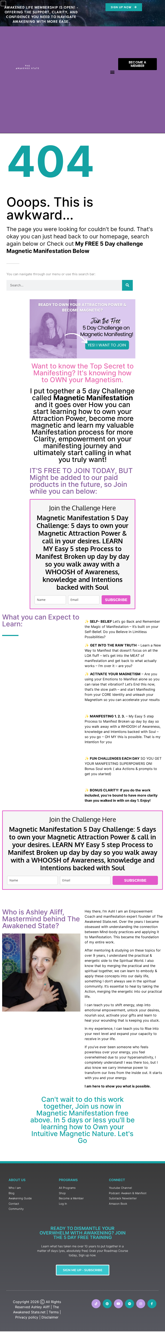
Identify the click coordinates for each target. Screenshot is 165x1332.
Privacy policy (26, 1317)
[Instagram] (140, 1303)
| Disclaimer (48, 1317)
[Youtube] (118, 1303)
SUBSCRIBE (116, 600)
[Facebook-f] (151, 1303)
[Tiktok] (96, 1303)
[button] (112, 72)
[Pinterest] (107, 1303)
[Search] (127, 285)
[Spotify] (129, 1303)
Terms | (55, 1312)
